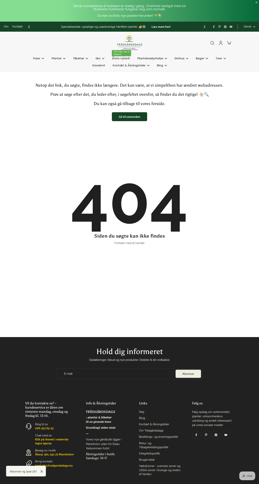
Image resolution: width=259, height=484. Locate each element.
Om (6, 26)
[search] (212, 42)
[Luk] (41, 471)
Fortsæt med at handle (129, 243)
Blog (142, 418)
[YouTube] (231, 26)
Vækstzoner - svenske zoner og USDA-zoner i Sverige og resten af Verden (160, 470)
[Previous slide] (29, 26)
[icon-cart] (229, 42)
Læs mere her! (161, 26)
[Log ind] (220, 42)
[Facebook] (214, 26)
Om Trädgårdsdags (151, 430)
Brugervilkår (147, 459)
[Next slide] (204, 26)
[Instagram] (225, 26)
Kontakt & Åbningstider (154, 424)
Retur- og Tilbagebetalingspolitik (153, 445)
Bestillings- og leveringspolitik (158, 437)
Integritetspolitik (149, 453)
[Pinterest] (219, 26)
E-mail (68, 373)
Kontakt (17, 26)
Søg (141, 411)
